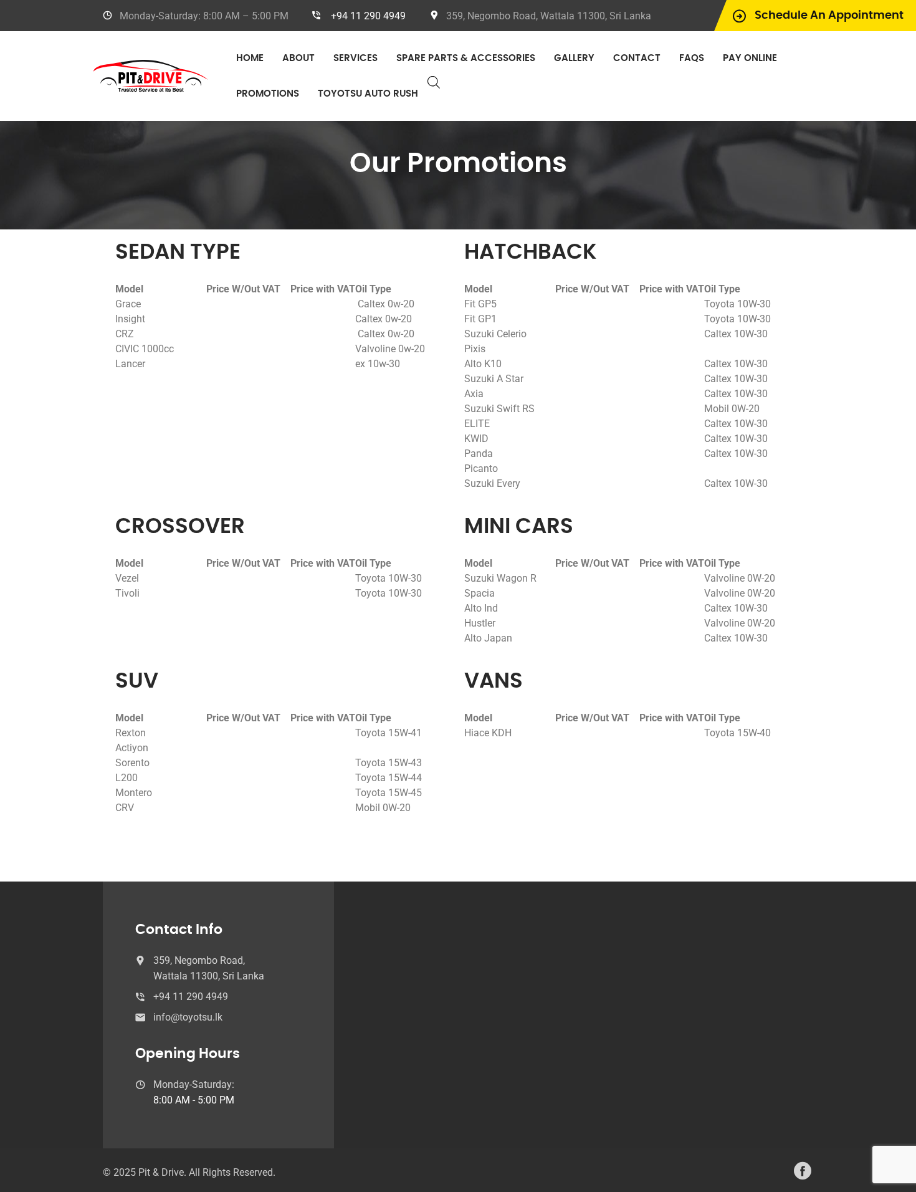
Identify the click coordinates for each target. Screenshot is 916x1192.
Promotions (267, 94)
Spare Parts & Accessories (465, 58)
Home (250, 58)
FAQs (691, 58)
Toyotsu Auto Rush (368, 94)
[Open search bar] (433, 82)
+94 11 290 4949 (368, 16)
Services (355, 58)
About (298, 58)
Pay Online (750, 58)
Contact (637, 58)
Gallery (574, 58)
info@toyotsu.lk (187, 1017)
